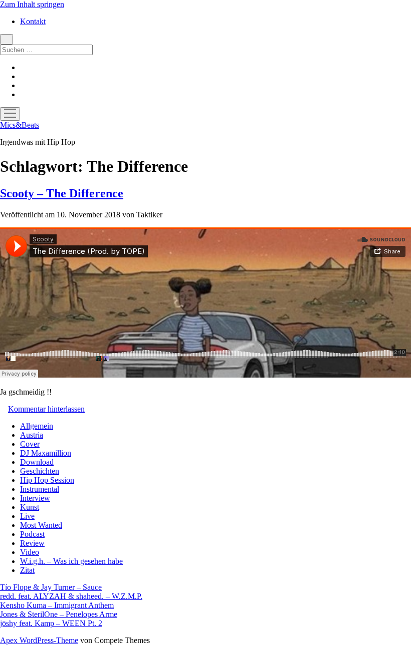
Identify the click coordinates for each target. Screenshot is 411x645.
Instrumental (39, 489)
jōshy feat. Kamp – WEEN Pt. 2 (51, 623)
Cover (30, 444)
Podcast (32, 534)
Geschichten (39, 471)
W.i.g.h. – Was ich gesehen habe (71, 561)
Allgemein (36, 426)
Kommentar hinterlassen (46, 409)
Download (37, 462)
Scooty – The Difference (61, 193)
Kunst (29, 507)
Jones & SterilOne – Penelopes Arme (58, 614)
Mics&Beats (19, 125)
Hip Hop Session (47, 480)
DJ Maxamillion (45, 453)
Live (27, 516)
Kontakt (33, 21)
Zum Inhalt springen (32, 4)
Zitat (27, 570)
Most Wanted (41, 525)
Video (29, 552)
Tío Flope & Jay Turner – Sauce (51, 587)
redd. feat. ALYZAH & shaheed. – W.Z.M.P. (71, 596)
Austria (31, 435)
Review (32, 543)
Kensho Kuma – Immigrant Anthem (57, 605)
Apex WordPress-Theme (39, 640)
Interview (35, 498)
